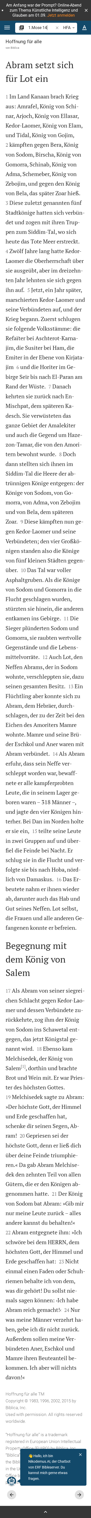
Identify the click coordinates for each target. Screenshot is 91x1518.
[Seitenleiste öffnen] (45, 1512)
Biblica (15, 48)
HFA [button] (67, 27)
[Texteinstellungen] (84, 28)
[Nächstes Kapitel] (79, 1494)
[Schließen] (80, 1455)
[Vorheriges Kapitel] (11, 1494)
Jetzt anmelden (61, 15)
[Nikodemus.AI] (11, 1481)
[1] (23, 1066)
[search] (41, 27)
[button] (86, 10)
